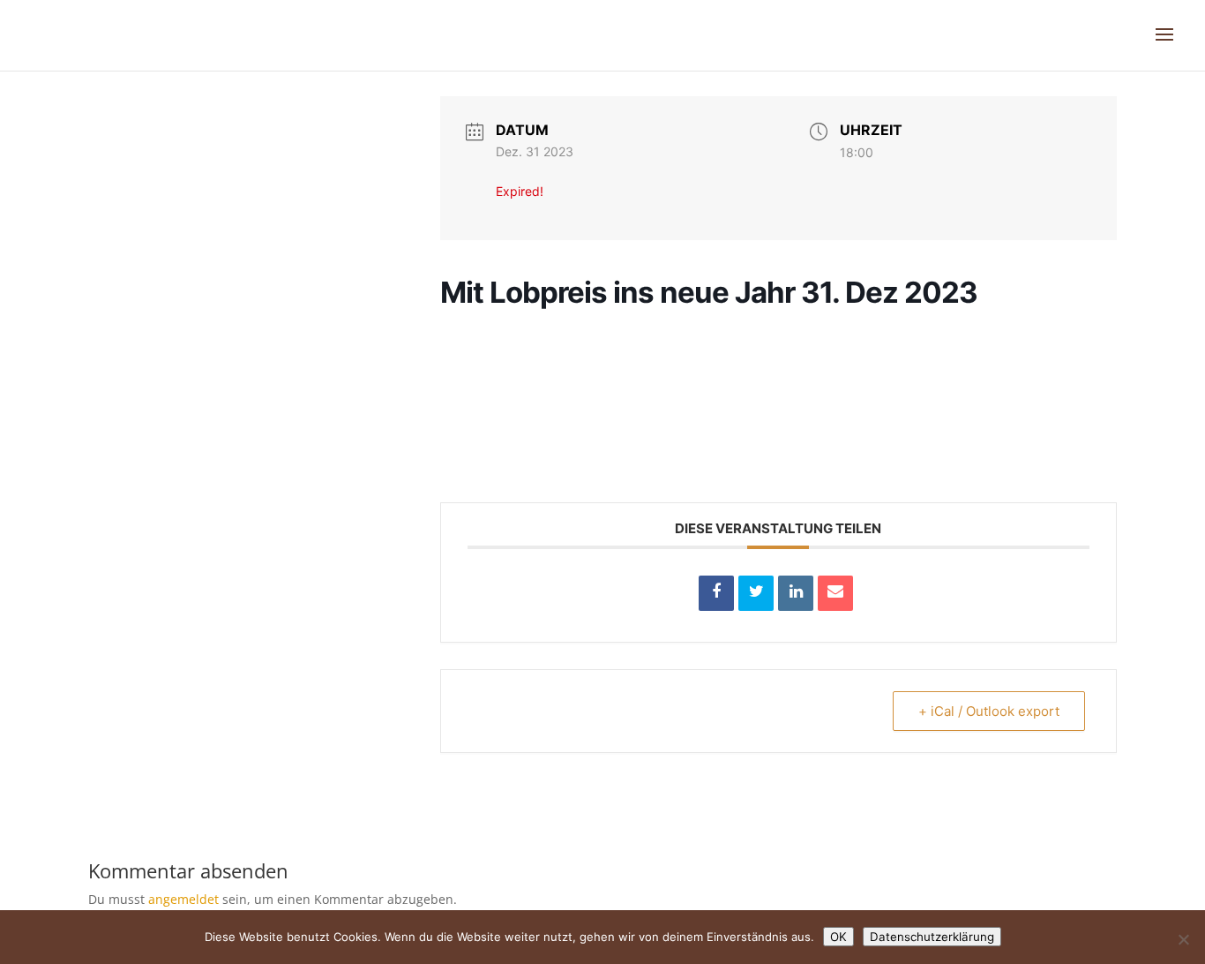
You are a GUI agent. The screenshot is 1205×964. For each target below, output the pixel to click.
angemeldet (183, 899)
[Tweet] (756, 593)
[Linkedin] (795, 593)
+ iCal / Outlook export (988, 711)
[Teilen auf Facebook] (716, 593)
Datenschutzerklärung (932, 937)
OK (838, 937)
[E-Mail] (835, 593)
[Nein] (1183, 939)
